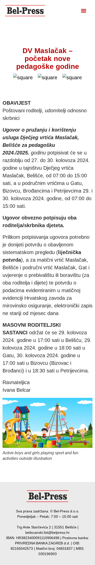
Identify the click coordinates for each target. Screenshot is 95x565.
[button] (83, 11)
